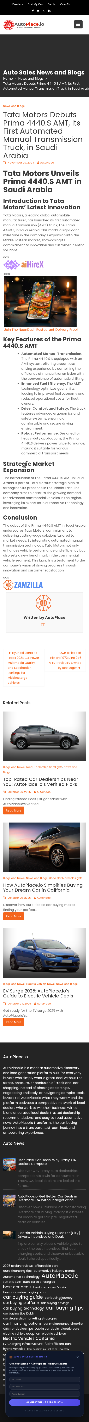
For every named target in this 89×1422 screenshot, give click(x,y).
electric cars (70, 1329)
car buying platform (21, 1302)
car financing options (22, 1323)
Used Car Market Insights (65, 878)
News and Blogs (14, 106)
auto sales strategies (39, 1282)
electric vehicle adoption (21, 1334)
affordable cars (46, 1266)
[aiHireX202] (23, 264)
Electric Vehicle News (40, 984)
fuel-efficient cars (58, 1344)
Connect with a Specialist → (44, 1402)
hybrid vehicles (14, 1349)
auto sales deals (12, 1282)
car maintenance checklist (63, 1324)
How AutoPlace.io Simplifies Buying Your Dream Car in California (43, 887)
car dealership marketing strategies (30, 1318)
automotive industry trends (54, 1271)
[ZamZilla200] (23, 584)
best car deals (17, 1287)
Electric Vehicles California (29, 1338)
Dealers (17, 4)
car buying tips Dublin (19, 1313)
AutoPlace (47, 163)
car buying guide (23, 1297)
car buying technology (23, 1308)
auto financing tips (17, 1271)
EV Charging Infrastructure (23, 1344)
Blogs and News (14, 767)
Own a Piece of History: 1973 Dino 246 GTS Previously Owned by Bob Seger (65, 660)
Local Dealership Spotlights (44, 767)
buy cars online (14, 1292)
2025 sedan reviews (18, 1266)
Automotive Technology (21, 1277)
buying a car (37, 1292)
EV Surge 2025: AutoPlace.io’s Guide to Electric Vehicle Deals (38, 993)
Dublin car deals (47, 1329)
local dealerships (36, 1349)
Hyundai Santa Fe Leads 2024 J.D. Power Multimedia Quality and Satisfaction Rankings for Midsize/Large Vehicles (23, 668)
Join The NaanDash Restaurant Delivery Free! (41, 329)
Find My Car (35, 4)
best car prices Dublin (49, 1287)
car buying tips (65, 1307)
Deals (51, 4)
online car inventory (58, 1349)
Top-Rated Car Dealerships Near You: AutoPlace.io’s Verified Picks (40, 781)
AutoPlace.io (59, 1275)
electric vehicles (54, 1334)
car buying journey (58, 1298)
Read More (13, 810)
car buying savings (55, 1303)
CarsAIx (65, 4)
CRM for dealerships (18, 1329)
